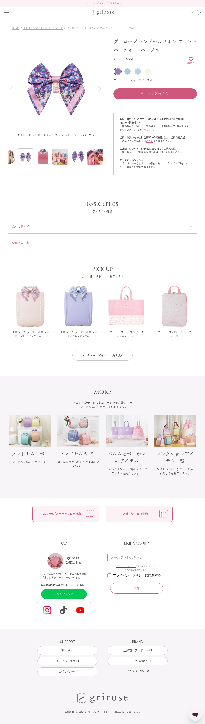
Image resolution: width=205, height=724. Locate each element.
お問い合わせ (67, 671)
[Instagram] (47, 610)
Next (98, 89)
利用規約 (81, 712)
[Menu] (6, 12)
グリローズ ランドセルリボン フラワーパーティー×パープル (100, 28)
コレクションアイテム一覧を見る (102, 355)
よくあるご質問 (67, 661)
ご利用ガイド (67, 650)
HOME (17, 28)
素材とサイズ (102, 226)
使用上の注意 (102, 243)
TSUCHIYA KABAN (137, 661)
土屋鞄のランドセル (137, 650)
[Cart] (199, 12)
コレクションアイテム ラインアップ (44, 28)
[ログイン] (192, 12)
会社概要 (69, 712)
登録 (136, 588)
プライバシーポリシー (126, 566)
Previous (12, 89)
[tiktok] (64, 610)
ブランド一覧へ (137, 671)
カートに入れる (153, 93)
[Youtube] (80, 610)
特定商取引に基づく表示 (127, 712)
